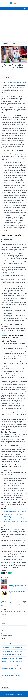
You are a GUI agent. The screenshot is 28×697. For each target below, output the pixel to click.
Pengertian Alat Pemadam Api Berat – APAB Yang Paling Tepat (17, 586)
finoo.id (12, 562)
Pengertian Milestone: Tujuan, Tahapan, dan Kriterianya (21, 603)
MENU (25, 8)
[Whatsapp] (11, 573)
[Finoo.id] (14, 3)
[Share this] (2, 573)
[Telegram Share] (9, 573)
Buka (10, 77)
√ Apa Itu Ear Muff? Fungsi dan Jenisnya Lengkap (16, 592)
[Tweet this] (4, 573)
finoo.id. (11, 694)
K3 (5, 598)
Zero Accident (12, 598)
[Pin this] (6, 573)
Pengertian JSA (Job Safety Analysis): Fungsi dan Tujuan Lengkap (17, 580)
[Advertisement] (14, 26)
